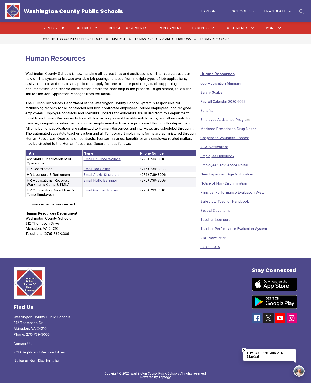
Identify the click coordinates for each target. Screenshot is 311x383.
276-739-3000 (38, 334)
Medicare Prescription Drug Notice (228, 129)
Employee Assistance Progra (223, 120)
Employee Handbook (217, 156)
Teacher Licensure (215, 219)
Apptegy (165, 377)
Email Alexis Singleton (101, 174)
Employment (169, 28)
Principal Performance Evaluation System (233, 192)
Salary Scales (211, 92)
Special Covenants (215, 210)
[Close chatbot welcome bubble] (244, 350)
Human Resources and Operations (163, 39)
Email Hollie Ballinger (100, 180)
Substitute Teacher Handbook (224, 201)
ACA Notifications (214, 147)
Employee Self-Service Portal (224, 165)
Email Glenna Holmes (101, 190)
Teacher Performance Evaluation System (233, 229)
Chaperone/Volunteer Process (224, 138)
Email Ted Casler (97, 169)
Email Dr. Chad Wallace (102, 159)
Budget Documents (128, 28)
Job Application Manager (220, 83)
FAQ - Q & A (210, 247)
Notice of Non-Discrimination (223, 183)
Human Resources (215, 39)
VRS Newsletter (213, 238)
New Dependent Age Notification (226, 174)
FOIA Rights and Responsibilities (39, 352)
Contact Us (54, 28)
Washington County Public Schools (73, 39)
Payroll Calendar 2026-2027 (223, 101)
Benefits (206, 110)
